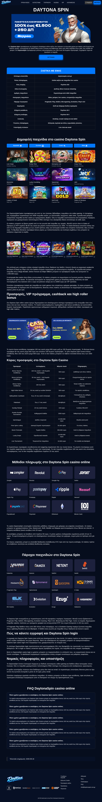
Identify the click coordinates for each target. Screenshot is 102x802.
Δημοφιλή (16, 145)
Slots (83, 145)
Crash (61, 145)
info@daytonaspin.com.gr (88, 787)
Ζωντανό (38, 145)
